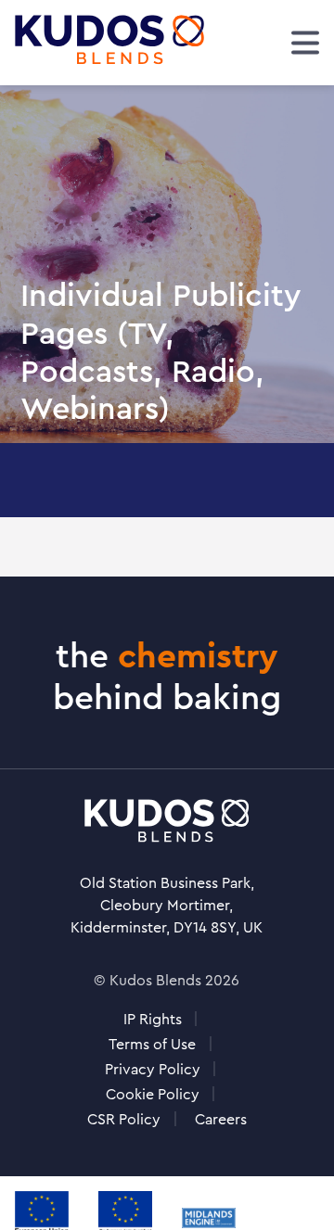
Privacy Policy (152, 1069)
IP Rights (152, 1019)
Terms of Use (152, 1044)
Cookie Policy (152, 1094)
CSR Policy (124, 1119)
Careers (221, 1119)
